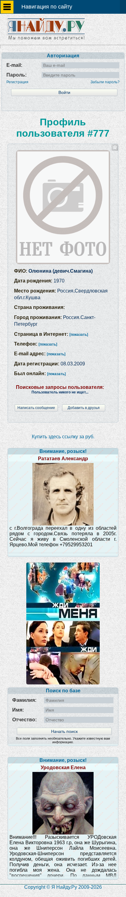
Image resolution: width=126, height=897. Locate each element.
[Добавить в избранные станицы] (115, 147)
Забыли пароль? (105, 82)
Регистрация (17, 82)
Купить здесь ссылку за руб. (63, 436)
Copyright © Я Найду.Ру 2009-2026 (63, 887)
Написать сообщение (36, 408)
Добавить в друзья (84, 408)
